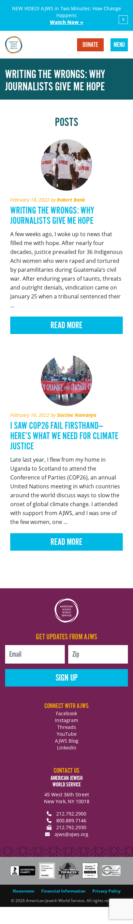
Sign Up (67, 678)
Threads (66, 727)
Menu (119, 45)
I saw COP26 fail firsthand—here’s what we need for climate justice (64, 436)
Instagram (66, 720)
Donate (90, 45)
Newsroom (23, 891)
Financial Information (63, 891)
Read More (66, 325)
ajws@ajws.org (71, 834)
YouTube (67, 734)
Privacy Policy (106, 891)
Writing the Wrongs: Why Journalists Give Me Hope (52, 216)
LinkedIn (66, 747)
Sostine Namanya (76, 415)
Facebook (66, 713)
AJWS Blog (66, 740)
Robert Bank (71, 199)
